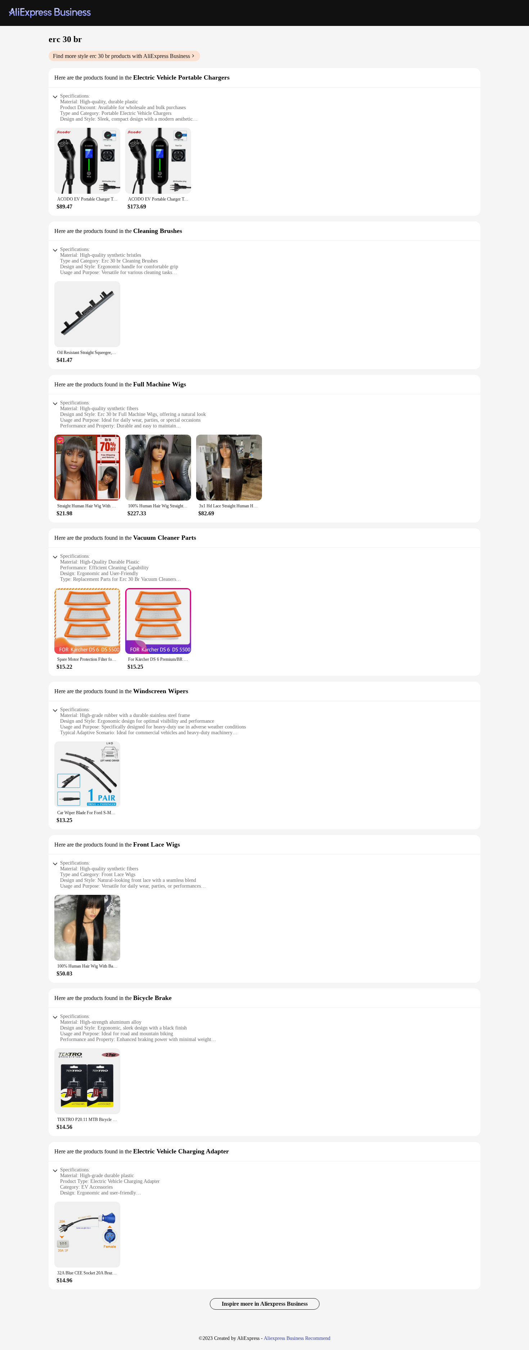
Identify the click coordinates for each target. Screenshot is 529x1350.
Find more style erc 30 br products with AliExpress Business (121, 56)
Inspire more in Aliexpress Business (265, 1304)
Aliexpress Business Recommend (297, 1338)
